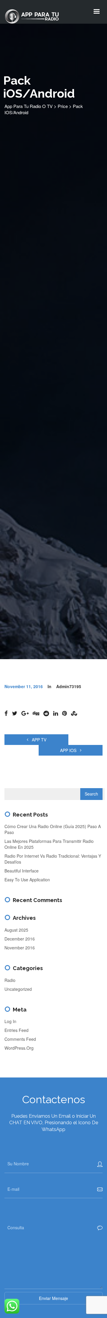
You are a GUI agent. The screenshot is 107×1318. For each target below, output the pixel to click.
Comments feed (20, 1039)
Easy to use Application (27, 880)
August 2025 (16, 930)
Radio (9, 980)
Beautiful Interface (21, 871)
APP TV (38, 740)
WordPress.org (19, 1048)
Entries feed (16, 1030)
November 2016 (19, 948)
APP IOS (69, 750)
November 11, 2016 (23, 686)
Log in (10, 1021)
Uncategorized (18, 989)
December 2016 (19, 939)
